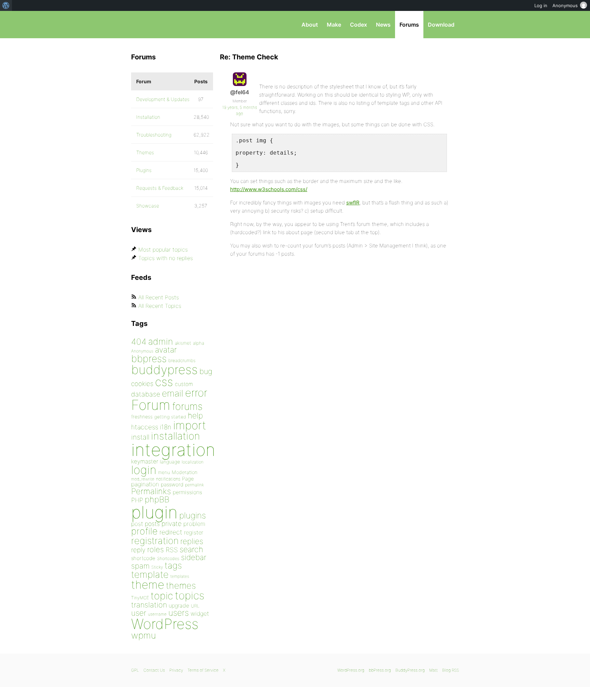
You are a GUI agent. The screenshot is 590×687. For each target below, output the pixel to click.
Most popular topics (163, 249)
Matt (433, 670)
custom (184, 384)
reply (138, 550)
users (178, 612)
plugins (192, 515)
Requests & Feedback (159, 188)
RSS (172, 550)
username (157, 614)
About (309, 24)
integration (173, 449)
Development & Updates (162, 99)
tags (173, 565)
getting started (170, 416)
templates (179, 576)
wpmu (143, 635)
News (383, 24)
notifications (168, 479)
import (189, 425)
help (195, 415)
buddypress (164, 369)
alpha (198, 343)
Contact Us (154, 670)
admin (160, 341)
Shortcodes (168, 558)
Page (188, 478)
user (138, 612)
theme (147, 584)
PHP (137, 500)
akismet (183, 343)
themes (181, 585)
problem (194, 523)
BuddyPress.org (410, 670)
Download (441, 24)
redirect (170, 532)
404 (138, 342)
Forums (409, 24)
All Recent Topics (159, 305)
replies (191, 541)
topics (189, 595)
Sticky (157, 567)
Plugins (144, 170)
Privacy (176, 670)
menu (164, 472)
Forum (150, 405)
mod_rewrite (142, 479)
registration (155, 540)
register (193, 532)
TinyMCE (140, 597)
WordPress (164, 623)
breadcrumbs (182, 360)
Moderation (184, 472)
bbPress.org (166, 24)
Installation (148, 117)
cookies (142, 384)
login (143, 470)
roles (155, 549)
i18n (165, 427)
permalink (194, 484)
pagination (145, 484)
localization (192, 461)
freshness (142, 416)
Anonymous (142, 351)
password (172, 484)
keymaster (144, 461)
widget (200, 613)
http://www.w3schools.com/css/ (268, 189)
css (164, 382)
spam (140, 565)
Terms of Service (203, 670)
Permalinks (151, 491)
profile (144, 531)
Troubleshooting (153, 135)
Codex (358, 24)
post (137, 523)
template (150, 574)
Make (334, 24)
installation (175, 436)
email (172, 393)
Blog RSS (450, 670)
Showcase (147, 206)
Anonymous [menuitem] (565, 5)
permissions (187, 492)
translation (149, 604)
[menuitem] (6, 5)
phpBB (157, 499)
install (140, 437)
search (191, 549)
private (171, 524)
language (170, 461)
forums (187, 406)
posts (152, 523)
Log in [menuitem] (540, 5)
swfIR (353, 202)
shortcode (143, 558)
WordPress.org (350, 670)
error (196, 392)
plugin (154, 512)
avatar (166, 350)
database (145, 394)
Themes (145, 152)
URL (195, 606)
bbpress (149, 358)
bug (205, 371)
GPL (135, 670)
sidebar (193, 557)
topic (162, 596)
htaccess (144, 427)
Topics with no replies (165, 258)
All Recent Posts (158, 297)
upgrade (179, 605)
